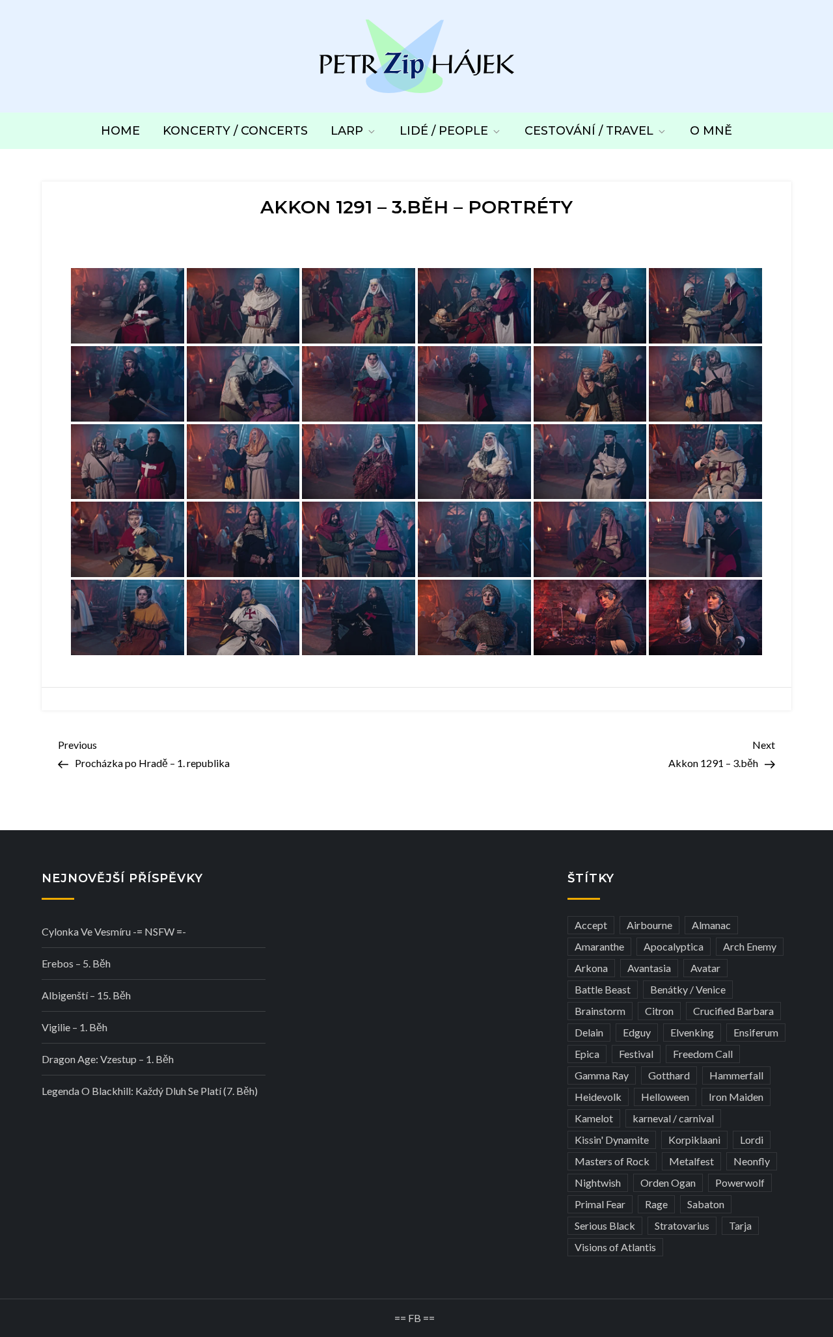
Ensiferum (755, 1032)
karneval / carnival (673, 1118)
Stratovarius (682, 1225)
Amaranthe (599, 946)
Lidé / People (444, 131)
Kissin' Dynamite (612, 1139)
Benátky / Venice (688, 989)
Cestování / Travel (589, 131)
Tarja (740, 1225)
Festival (636, 1053)
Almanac (711, 925)
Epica (587, 1053)
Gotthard (669, 1075)
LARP (347, 131)
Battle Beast (603, 989)
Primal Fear (600, 1204)
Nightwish (598, 1182)
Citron (659, 1011)
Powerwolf (740, 1182)
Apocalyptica (673, 946)
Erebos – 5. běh (76, 963)
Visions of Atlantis (615, 1247)
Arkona (591, 968)
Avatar (705, 968)
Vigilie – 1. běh (74, 1027)
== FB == (414, 1318)
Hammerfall (736, 1075)
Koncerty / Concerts (235, 131)
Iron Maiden (736, 1096)
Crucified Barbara (733, 1011)
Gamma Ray (602, 1075)
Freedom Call (703, 1053)
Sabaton (705, 1204)
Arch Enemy (749, 946)
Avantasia (649, 968)
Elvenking (692, 1032)
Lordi (751, 1139)
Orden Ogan (668, 1182)
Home (120, 131)
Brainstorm (600, 1011)
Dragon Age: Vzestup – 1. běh (108, 1059)
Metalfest (691, 1161)
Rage (656, 1204)
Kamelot (594, 1118)
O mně (711, 131)
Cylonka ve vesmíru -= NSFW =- (114, 931)
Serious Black (605, 1225)
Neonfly (751, 1161)
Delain (589, 1032)
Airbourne (649, 925)
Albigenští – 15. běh (86, 995)
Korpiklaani (694, 1139)
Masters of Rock (612, 1161)
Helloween (665, 1096)
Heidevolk (598, 1096)
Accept (591, 925)
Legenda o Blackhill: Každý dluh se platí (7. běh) (150, 1091)
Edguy (637, 1032)
